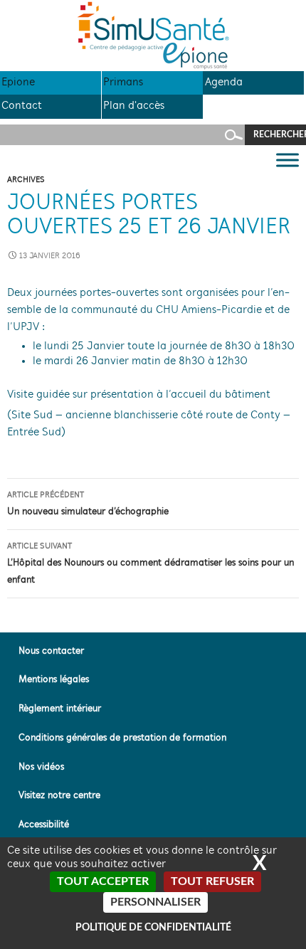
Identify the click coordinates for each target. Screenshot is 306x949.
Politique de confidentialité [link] (153, 928)
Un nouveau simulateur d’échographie (88, 504)
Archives (26, 180)
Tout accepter (103, 881)
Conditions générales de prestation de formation (122, 738)
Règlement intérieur (60, 709)
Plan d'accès (133, 106)
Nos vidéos (41, 767)
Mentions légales (54, 679)
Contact (21, 106)
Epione (18, 82)
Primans (123, 82)
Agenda (224, 82)
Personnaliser (155, 902)
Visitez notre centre (59, 795)
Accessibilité (44, 825)
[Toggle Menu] (287, 159)
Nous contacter (51, 651)
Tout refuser (212, 881)
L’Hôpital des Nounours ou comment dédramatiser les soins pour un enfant (150, 563)
